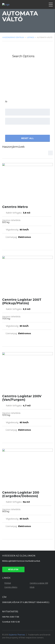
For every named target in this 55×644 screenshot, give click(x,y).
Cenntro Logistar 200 (39, 583)
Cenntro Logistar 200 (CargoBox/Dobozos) (20, 494)
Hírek (32, 587)
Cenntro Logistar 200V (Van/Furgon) (21, 398)
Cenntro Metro (15, 207)
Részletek (13, 569)
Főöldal (7, 583)
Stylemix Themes (17, 634)
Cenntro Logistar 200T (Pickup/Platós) (21, 301)
